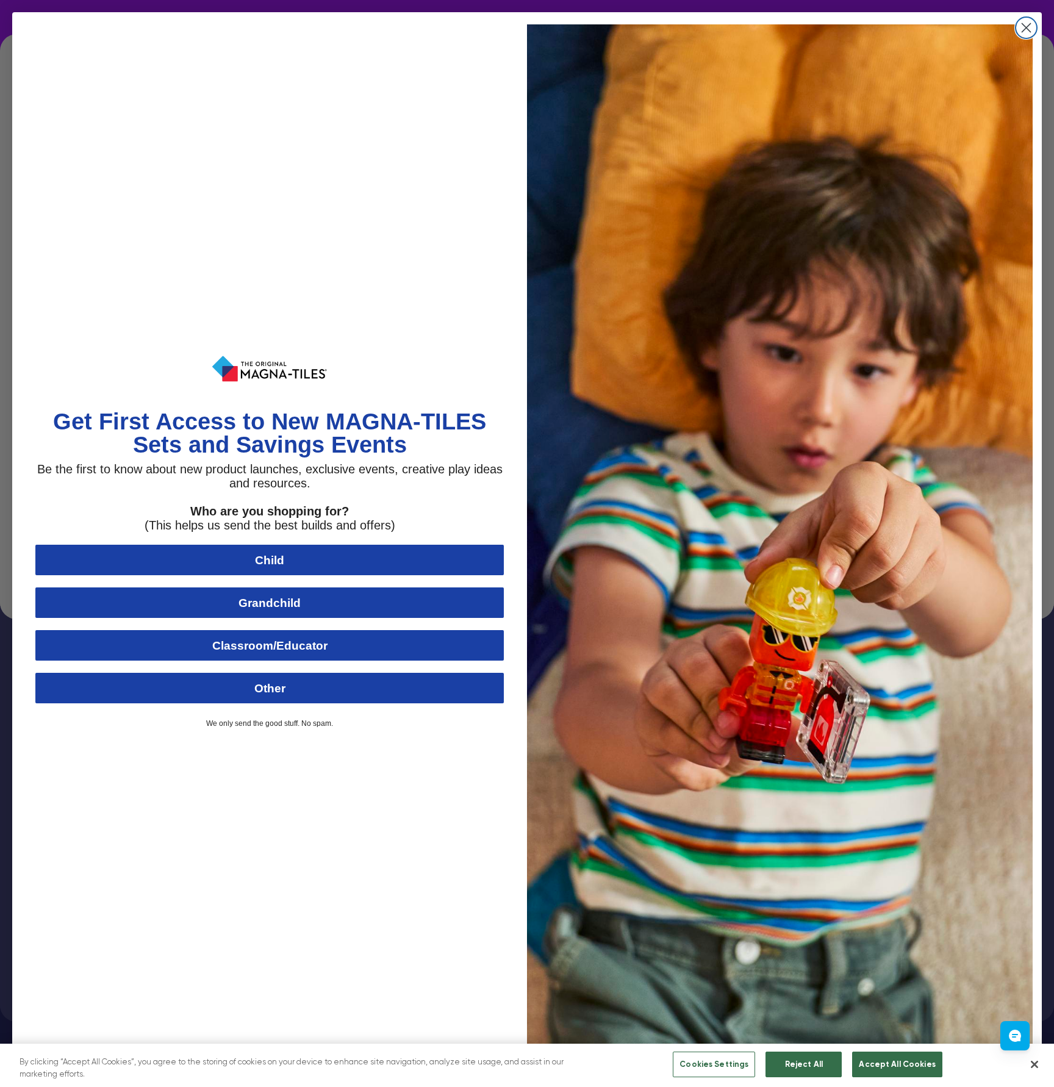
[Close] (1034, 1064)
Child (269, 560)
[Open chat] (1015, 1035)
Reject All (804, 1064)
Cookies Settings (713, 1064)
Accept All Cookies (897, 1064)
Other (269, 688)
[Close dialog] (1026, 27)
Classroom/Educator (270, 645)
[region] (527, 1065)
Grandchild (269, 603)
